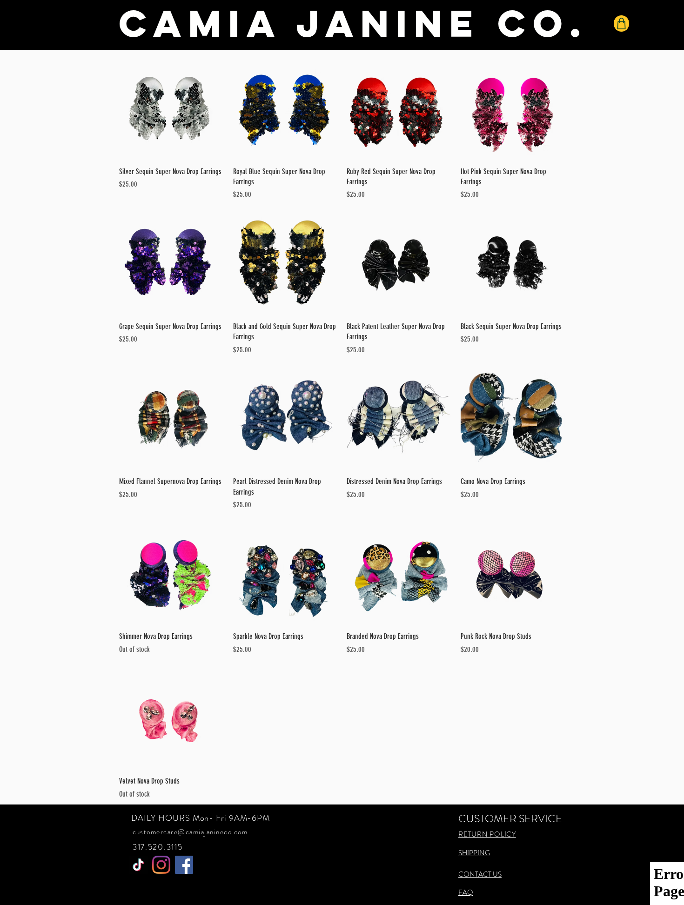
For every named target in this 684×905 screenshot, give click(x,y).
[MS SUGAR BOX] (138, 865)
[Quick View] (171, 106)
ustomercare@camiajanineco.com (192, 832)
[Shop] (621, 23)
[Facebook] (184, 865)
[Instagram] (161, 865)
